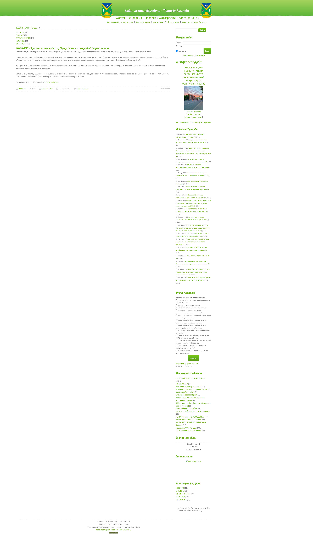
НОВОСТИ (19, 28)
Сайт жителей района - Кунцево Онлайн (157, 4)
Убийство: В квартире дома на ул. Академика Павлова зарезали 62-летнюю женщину (192, 241)
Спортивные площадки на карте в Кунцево (193, 122)
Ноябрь (34, 28)
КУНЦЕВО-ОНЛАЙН (189, 62)
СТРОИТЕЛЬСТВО (23, 38)
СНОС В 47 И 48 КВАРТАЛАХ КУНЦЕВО (191, 378)
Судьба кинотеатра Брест (186, 395)
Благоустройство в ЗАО (185, 392)
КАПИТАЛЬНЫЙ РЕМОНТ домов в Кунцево (193, 411)
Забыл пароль (187, 55)
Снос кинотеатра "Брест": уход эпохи (197, 255)
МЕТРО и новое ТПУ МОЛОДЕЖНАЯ (190, 417)
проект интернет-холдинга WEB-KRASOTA (113, 530)
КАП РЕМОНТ (21, 44)
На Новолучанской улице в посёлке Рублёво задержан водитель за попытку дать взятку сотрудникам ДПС (193, 203)
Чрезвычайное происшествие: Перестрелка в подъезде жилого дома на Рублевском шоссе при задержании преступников (193, 150)
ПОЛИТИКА (20, 41)
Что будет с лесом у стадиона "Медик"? (192, 389)
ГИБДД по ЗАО (182, 384)
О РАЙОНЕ (20, 35)
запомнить (182, 51)
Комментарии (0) (82, 89)
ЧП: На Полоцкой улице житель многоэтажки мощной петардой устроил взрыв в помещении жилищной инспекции (193, 228)
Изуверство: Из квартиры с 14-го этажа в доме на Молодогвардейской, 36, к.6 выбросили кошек (193, 272)
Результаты (180, 364)
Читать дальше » (51, 82)
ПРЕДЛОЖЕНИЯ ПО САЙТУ (186, 408)
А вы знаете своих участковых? (188, 386)
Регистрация (200, 55)
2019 (27, 28)
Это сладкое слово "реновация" (188, 419)
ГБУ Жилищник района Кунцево (188, 430)
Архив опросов (192, 364)
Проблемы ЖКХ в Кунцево (186, 428)
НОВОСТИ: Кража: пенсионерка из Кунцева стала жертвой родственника (63, 48)
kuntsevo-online (47, 89)
